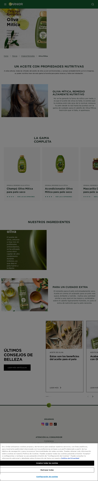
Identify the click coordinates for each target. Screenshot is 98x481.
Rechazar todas (47, 470)
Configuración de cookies (47, 477)
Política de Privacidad (70, 458)
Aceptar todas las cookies (47, 463)
